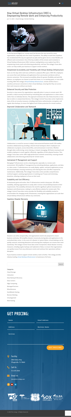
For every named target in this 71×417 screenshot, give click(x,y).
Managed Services (12, 286)
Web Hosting (11, 300)
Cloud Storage (20, 19)
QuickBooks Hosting (13, 292)
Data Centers (11, 280)
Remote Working (29, 19)
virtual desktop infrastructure (26, 257)
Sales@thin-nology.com (18, 379)
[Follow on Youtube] (12, 384)
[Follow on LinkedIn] (15, 384)
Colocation (10, 275)
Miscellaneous (11, 289)
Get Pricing (55, 347)
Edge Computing (12, 283)
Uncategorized (11, 298)
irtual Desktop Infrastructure (34, 81)
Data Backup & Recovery (14, 278)
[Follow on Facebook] (8, 384)
